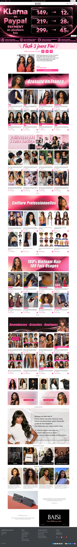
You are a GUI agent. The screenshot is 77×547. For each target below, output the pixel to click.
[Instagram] (6, 1)
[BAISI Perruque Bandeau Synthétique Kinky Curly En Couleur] (46, 239)
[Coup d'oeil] (22, 109)
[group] (10, 107)
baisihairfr (4, 543)
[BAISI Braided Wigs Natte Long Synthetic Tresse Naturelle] (15, 239)
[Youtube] (4, 1)
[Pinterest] (10, 1)
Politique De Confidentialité (42, 536)
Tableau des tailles (24, 536)
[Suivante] (51, 1)
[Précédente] (26, 1)
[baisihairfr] (37, 4)
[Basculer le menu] (2, 3)
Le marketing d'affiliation (25, 533)
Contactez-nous (3, 533)
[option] (38, 21)
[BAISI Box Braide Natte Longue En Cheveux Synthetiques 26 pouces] (61, 218)
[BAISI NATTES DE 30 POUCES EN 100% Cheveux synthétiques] (46, 218)
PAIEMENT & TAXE (24, 534)
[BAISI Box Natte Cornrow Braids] (30, 239)
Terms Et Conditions (41, 533)
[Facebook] (2, 1)
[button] (73, 1)
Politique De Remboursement (42, 537)
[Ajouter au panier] (37, 130)
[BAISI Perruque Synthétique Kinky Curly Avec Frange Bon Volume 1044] (61, 239)
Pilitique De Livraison (41, 534)
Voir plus (38, 132)
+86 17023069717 (41, 1)
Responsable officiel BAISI (25, 540)
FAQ (2, 534)
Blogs (22, 537)
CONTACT (57, 530)
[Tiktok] (8, 1)
